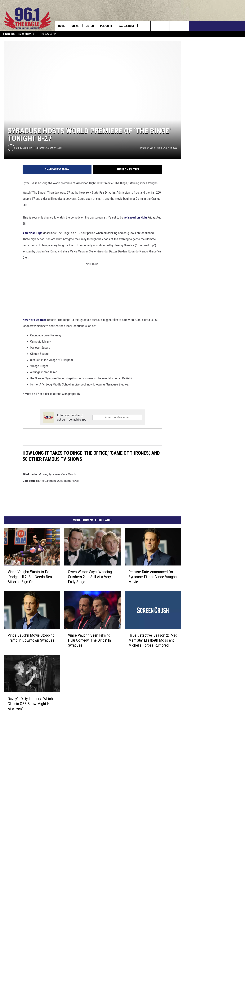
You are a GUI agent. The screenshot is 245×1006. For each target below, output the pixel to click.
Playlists (106, 25)
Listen (90, 25)
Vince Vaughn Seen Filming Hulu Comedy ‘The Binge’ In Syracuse (89, 640)
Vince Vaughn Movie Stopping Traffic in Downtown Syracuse (31, 638)
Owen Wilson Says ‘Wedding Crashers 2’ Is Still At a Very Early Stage (90, 577)
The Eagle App (48, 33)
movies (43, 474)
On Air (75, 25)
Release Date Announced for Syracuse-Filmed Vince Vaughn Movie (152, 577)
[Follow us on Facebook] (165, 26)
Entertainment (47, 480)
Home (61, 25)
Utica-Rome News (68, 480)
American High (32, 233)
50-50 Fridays (26, 33)
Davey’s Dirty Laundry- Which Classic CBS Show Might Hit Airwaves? (30, 703)
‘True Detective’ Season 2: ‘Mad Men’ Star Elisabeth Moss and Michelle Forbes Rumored (152, 640)
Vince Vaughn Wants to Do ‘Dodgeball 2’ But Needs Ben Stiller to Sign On (30, 577)
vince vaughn (69, 474)
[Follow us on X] (174, 26)
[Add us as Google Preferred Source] (155, 26)
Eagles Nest (126, 25)
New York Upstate (35, 320)
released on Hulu (135, 217)
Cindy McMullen (24, 147)
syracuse (54, 474)
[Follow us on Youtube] (184, 26)
